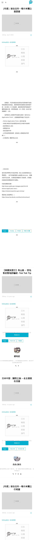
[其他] (31, 35)
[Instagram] (18, 474)
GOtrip (4, 35)
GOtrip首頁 (5, 42)
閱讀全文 (17, 335)
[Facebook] (18, 366)
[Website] (16, 366)
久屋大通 (21, 449)
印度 (19, 231)
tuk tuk (13, 340)
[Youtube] (21, 474)
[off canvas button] (2, 2)
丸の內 (13, 449)
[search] (5, 2)
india (12, 231)
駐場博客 (13, 42)
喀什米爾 (27, 231)
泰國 (20, 340)
